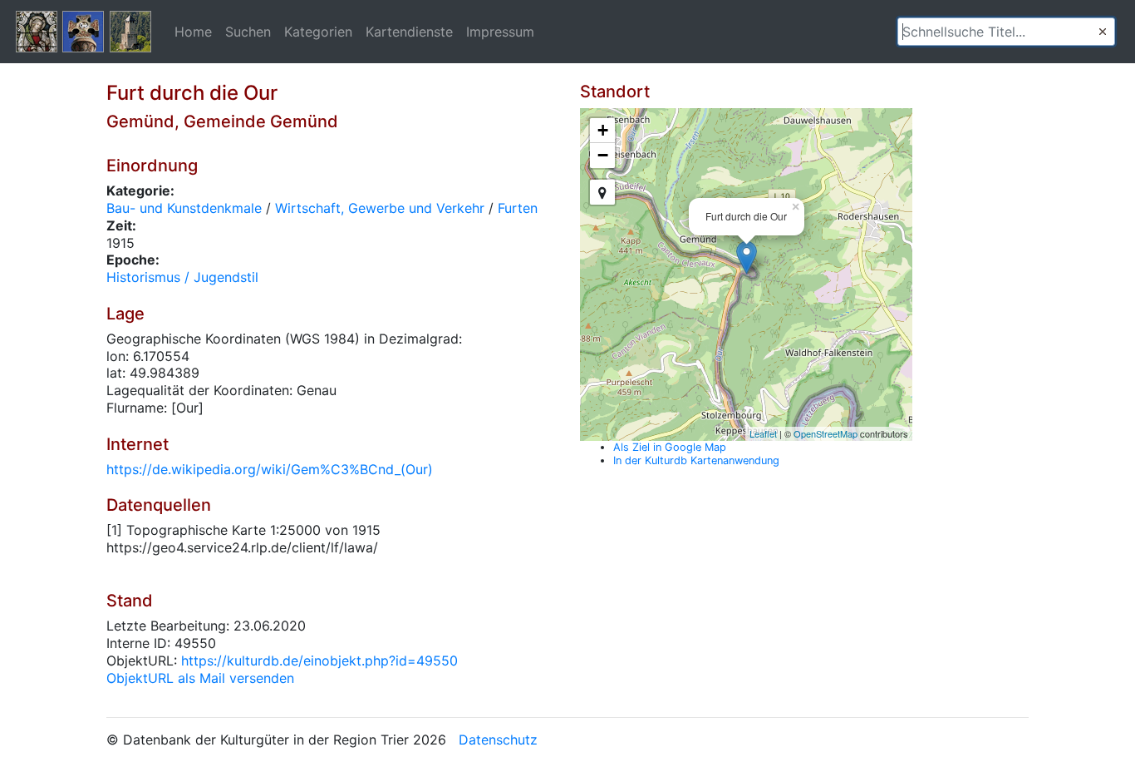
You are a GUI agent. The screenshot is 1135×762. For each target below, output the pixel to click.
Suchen (248, 31)
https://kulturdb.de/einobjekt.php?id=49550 (319, 660)
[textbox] (1006, 31)
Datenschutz (498, 739)
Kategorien (318, 31)
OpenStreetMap (825, 433)
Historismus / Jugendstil (182, 277)
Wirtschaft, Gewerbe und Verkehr (379, 208)
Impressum (500, 31)
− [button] (602, 155)
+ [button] (602, 130)
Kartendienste (409, 31)
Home (193, 31)
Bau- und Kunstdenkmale (184, 208)
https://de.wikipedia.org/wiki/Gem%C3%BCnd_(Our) (269, 469)
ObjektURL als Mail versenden (200, 678)
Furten (518, 208)
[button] (1102, 31)
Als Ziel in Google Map (669, 447)
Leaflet (763, 433)
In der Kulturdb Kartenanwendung (696, 460)
